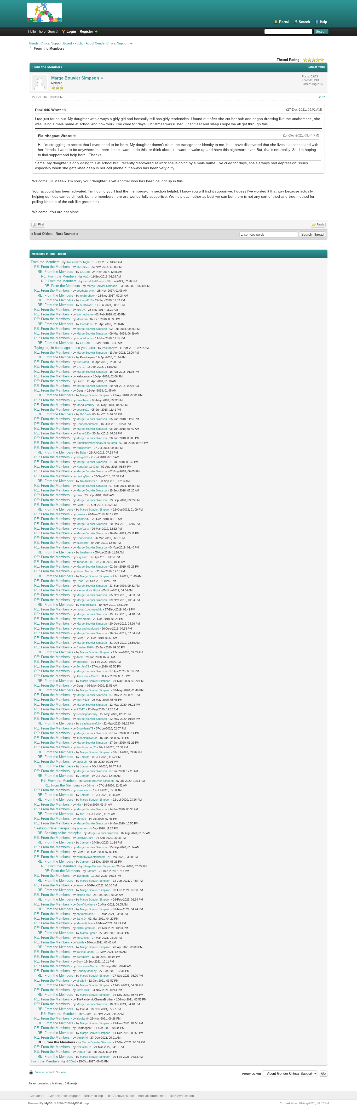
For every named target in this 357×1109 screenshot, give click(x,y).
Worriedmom (85, 314)
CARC (81, 366)
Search (304, 22)
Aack (79, 657)
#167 (322, 97)
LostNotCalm (85, 837)
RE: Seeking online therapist (59, 833)
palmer (81, 514)
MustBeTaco (88, 604)
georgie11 (83, 409)
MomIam (82, 319)
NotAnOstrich (88, 481)
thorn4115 (86, 300)
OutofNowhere (86, 904)
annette (81, 818)
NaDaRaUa (84, 1047)
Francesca (83, 790)
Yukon (80, 885)
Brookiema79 (85, 728)
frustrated (83, 362)
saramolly (83, 956)
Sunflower (86, 305)
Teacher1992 (85, 561)
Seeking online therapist (52, 828)
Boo (79, 961)
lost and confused (88, 628)
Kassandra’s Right (78, 262)
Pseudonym (109, 347)
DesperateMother (88, 966)
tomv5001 (83, 990)
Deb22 (81, 1051)
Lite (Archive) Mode (120, 1096)
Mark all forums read (151, 1096)
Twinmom (83, 875)
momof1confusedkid (89, 609)
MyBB (48, 1103)
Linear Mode (316, 66)
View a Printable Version (50, 1072)
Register (86, 31)
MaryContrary (85, 404)
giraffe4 (81, 980)
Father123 (83, 433)
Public (78, 43)
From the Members (45, 262)
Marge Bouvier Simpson (75, 78)
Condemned (84, 538)
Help (323, 22)
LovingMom (84, 476)
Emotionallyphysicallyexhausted (97, 442)
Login (71, 31)
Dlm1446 (82, 1037)
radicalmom (84, 447)
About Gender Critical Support (107, 43)
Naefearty (83, 528)
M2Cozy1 (83, 266)
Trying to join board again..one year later (64, 348)
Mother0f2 (83, 518)
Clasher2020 (85, 647)
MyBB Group (80, 1103)
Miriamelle (83, 937)
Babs (83, 452)
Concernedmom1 (88, 424)
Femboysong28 (86, 747)
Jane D (81, 918)
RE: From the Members (52, 267)
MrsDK (81, 309)
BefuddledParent (93, 281)
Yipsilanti (82, 1018)
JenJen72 (83, 666)
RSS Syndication (182, 1096)
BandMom (83, 400)
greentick (82, 661)
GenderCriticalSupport (64, 1096)
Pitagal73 (82, 457)
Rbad (80, 580)
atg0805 (82, 761)
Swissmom (83, 618)
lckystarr (82, 557)
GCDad (85, 271)
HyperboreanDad (88, 466)
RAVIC (81, 709)
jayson (81, 828)
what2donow (85, 338)
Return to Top (93, 1096)
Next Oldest (43, 234)
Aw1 (86, 276)
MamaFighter (85, 923)
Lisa (79, 495)
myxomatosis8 (86, 913)
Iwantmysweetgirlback (91, 856)
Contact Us (37, 1096)
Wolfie (80, 942)
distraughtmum (86, 928)
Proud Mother (85, 571)
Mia (79, 804)
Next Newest (65, 234)
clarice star (84, 894)
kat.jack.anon (85, 951)
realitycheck (87, 295)
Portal (284, 22)
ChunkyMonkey (87, 970)
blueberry (83, 542)
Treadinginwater (87, 737)
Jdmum (84, 757)
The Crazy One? (87, 676)
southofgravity (86, 290)
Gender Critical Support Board (50, 43)
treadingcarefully (87, 714)
